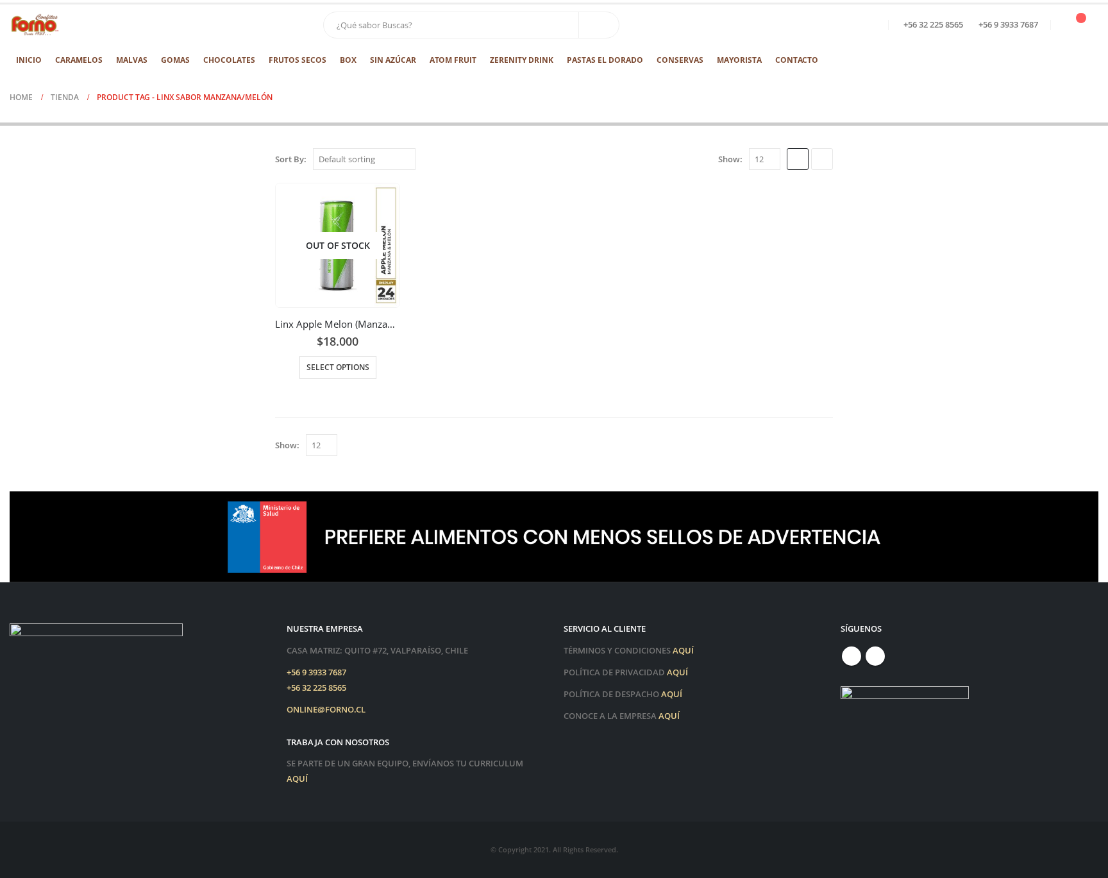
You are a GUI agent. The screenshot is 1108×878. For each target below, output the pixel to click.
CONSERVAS (680, 60)
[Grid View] (798, 159)
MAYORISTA (739, 60)
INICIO (29, 60)
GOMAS (175, 60)
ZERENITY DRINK (521, 60)
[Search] (599, 25)
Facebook (851, 656)
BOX (348, 60)
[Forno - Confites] (35, 25)
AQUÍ (297, 778)
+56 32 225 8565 (316, 687)
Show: (730, 159)
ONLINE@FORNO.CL (326, 709)
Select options (337, 367)
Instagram (875, 656)
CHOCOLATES (229, 60)
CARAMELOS (79, 60)
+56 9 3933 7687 (316, 672)
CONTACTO (796, 60)
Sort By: (290, 159)
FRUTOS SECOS (297, 60)
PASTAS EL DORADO (605, 60)
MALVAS (131, 60)
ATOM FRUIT (453, 60)
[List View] (822, 159)
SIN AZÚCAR (393, 60)
